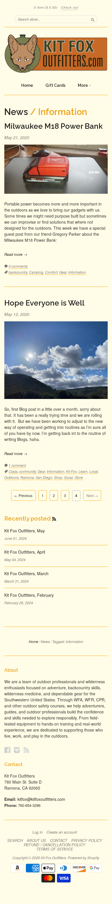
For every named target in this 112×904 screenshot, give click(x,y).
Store (79, 477)
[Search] (92, 19)
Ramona (27, 477)
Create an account (62, 832)
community (27, 471)
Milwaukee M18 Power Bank (53, 126)
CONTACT (58, 840)
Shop (58, 477)
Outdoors (11, 477)
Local (93, 471)
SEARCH (15, 840)
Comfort (51, 272)
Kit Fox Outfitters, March (26, 573)
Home (27, 85)
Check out (69, 7)
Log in (37, 832)
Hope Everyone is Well (44, 303)
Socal (68, 477)
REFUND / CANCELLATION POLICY (54, 845)
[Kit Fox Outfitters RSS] (26, 749)
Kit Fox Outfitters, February (29, 595)
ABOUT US (36, 840)
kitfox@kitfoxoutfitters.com (41, 799)
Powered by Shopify (83, 857)
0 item (46, 7)
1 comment (17, 465)
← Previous (23, 495)
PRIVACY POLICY (86, 840)
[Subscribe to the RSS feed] (54, 518)
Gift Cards (55, 85)
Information (77, 272)
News (16, 112)
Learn (83, 471)
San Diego (44, 477)
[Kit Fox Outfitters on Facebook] (7, 749)
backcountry (18, 272)
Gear (63, 272)
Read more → (15, 254)
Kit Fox (71, 471)
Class (13, 471)
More (83, 85)
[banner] (56, 53)
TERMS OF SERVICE (54, 849)
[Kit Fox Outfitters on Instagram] (17, 749)
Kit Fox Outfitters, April (24, 552)
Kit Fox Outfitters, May (24, 530)
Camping (36, 272)
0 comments (18, 266)
